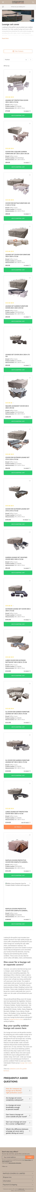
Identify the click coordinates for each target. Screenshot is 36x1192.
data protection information (15, 1163)
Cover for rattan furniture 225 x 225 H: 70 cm (17, 204)
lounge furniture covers (16, 1019)
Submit (29, 1157)
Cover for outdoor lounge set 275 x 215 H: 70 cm (17, 458)
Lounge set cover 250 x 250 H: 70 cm (17, 355)
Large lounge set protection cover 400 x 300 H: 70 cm (16, 812)
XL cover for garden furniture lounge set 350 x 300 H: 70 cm (17, 761)
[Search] (3, 7)
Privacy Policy (28, 1160)
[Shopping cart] (33, 2)
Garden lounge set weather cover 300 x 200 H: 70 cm (16, 558)
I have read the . (11, 1163)
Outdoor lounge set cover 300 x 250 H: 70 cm (17, 610)
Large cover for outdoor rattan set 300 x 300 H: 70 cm (16, 661)
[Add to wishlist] (28, 72)
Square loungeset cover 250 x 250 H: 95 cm (17, 407)
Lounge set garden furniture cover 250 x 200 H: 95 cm (16, 307)
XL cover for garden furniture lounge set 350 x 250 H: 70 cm (17, 712)
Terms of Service (5, 1161)
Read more (5, 38)
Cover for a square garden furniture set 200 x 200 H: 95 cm (17, 152)
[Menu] (3, 2)
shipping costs (21, 1189)
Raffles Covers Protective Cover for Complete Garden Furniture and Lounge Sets (16, 861)
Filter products (19, 51)
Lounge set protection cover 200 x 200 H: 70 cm (16, 101)
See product (18, 827)
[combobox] (18, 6)
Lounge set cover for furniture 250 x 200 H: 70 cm (17, 255)
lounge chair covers (26, 1063)
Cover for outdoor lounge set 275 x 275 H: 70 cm (17, 510)
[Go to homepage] (18, 2)
